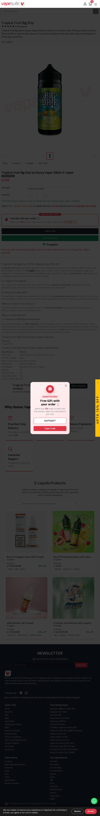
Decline (77, 811)
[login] (85, 4)
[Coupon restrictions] (58, 404)
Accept (91, 811)
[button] (95, 4)
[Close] (65, 385)
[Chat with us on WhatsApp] (94, 801)
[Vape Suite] (13, 4)
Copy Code (50, 428)
